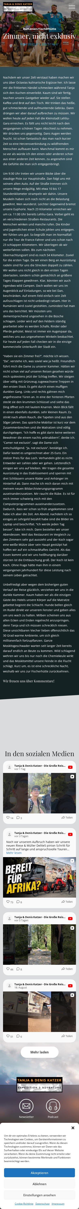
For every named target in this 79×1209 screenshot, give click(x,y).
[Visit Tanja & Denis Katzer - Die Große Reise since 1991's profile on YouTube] (9, 767)
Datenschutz (42, 1203)
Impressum (58, 1203)
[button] (73, 1128)
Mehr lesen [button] (14, 853)
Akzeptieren (39, 1173)
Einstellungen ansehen (39, 1195)
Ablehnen (39, 1184)
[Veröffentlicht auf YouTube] (70, 767)
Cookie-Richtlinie (24, 1203)
